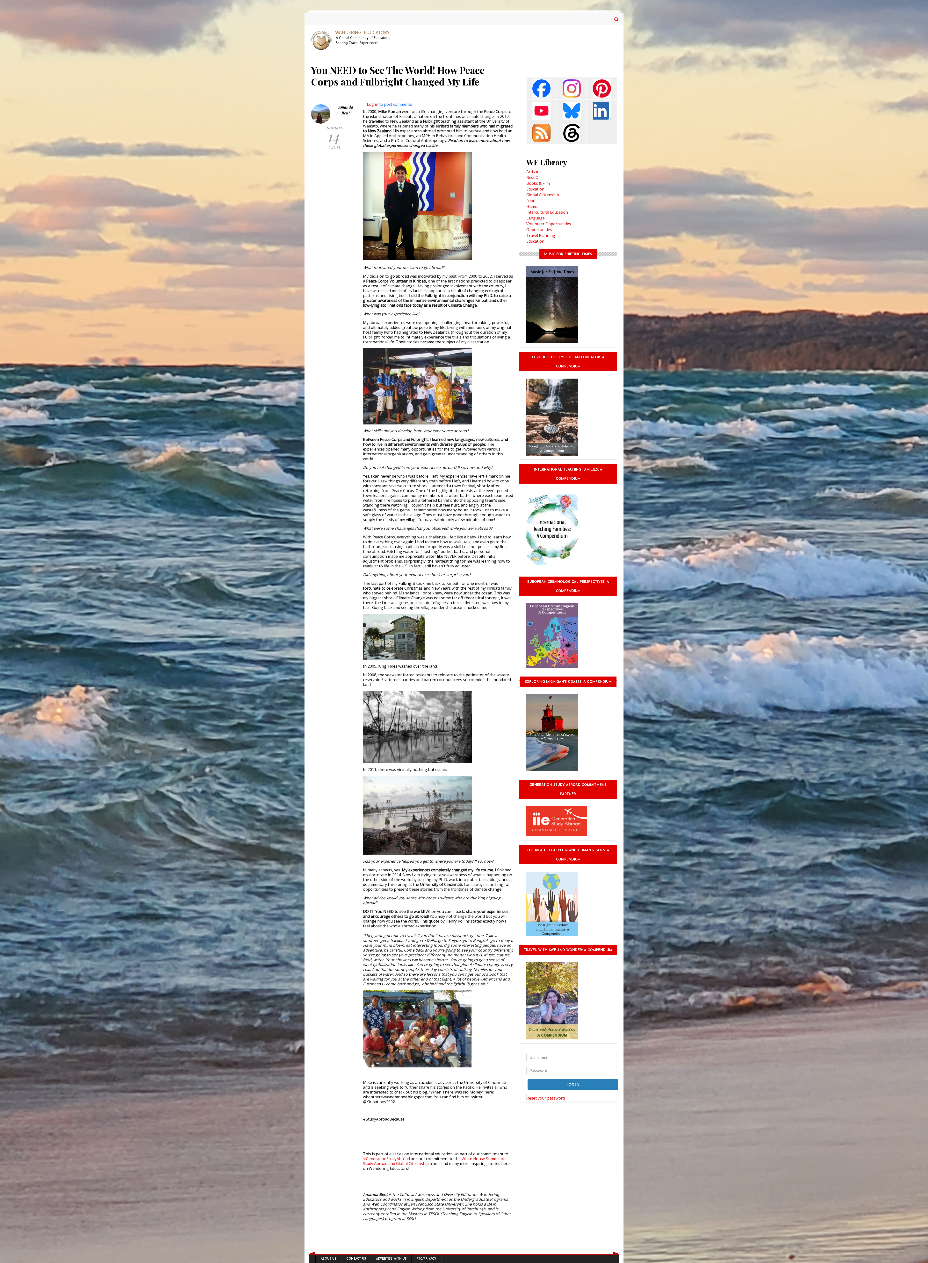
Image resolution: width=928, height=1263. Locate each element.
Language (535, 218)
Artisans (533, 171)
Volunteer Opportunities (548, 223)
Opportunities (539, 229)
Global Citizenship (542, 195)
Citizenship (419, 1163)
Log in (372, 104)
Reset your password (546, 1098)
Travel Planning (540, 235)
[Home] (352, 39)
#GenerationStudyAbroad (386, 1158)
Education (535, 189)
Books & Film (538, 183)
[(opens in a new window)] (541, 88)
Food (530, 200)
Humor (532, 206)
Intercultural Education (547, 212)
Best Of (533, 177)
